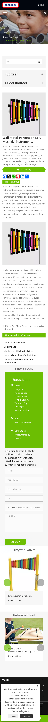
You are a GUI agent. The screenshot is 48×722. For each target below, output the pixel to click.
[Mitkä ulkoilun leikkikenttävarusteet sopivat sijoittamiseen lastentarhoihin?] (24, 631)
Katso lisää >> (14, 600)
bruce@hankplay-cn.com (23, 436)
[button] (7, 582)
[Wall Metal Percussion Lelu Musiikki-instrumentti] (24, 114)
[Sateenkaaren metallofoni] (24, 572)
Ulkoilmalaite (10, 346)
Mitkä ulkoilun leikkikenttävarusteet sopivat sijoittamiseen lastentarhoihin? (22, 650)
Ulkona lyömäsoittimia (14, 342)
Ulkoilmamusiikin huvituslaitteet (18, 40)
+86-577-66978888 (23, 422)
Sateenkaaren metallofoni (20, 596)
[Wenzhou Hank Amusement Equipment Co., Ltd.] (14, 5)
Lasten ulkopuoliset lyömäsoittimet (20, 355)
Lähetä (15, 541)
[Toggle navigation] (5, 13)
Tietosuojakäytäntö (20, 711)
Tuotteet (14, 37)
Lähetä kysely (25, 169)
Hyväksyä (26, 716)
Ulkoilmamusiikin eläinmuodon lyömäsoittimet (17, 361)
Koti (6, 37)
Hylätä (13, 716)
